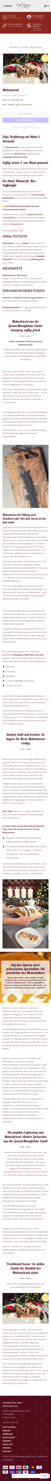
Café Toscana (9, 1427)
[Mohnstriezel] (25, 69)
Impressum (7, 1434)
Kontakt (6, 1430)
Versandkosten (26, 104)
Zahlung (6, 1451)
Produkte (24, 47)
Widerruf (6, 1441)
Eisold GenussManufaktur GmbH (23, 1456)
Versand (6, 1448)
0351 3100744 (12, 1422)
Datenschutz (8, 1437)
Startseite (13, 47)
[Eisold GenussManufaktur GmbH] (25, 6)
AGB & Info (7, 1444)
